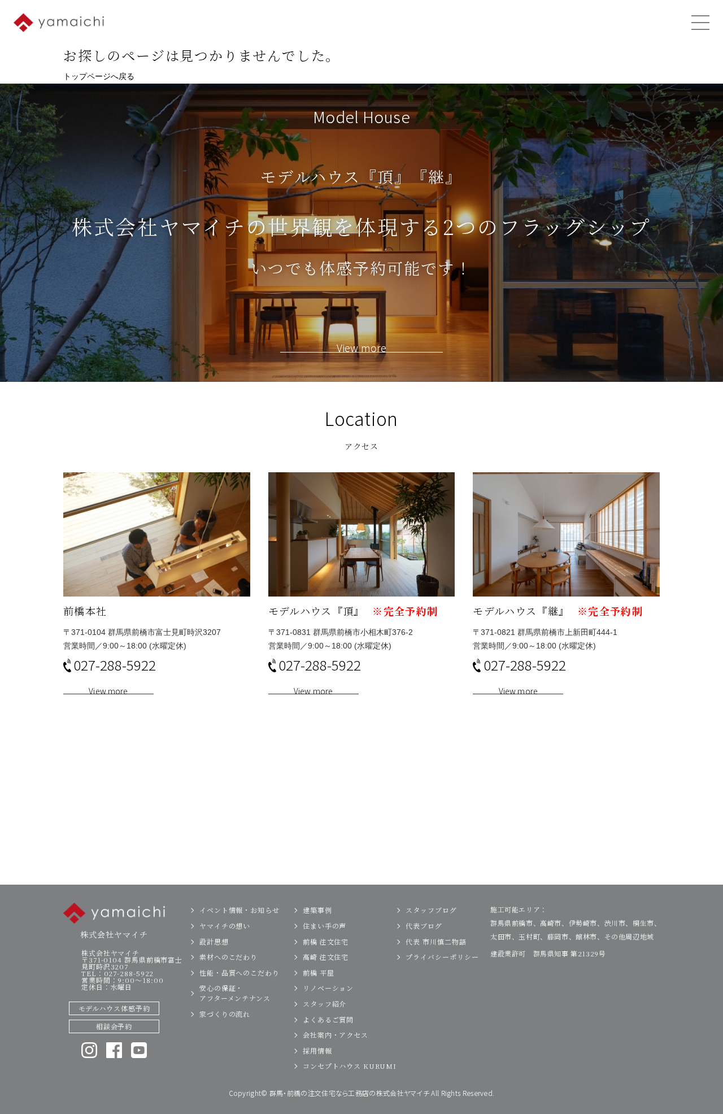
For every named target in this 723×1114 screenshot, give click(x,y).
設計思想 (214, 941)
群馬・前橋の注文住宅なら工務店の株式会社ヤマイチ (349, 1093)
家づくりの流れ (224, 1014)
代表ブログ (424, 925)
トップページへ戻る (98, 76)
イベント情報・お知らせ (239, 910)
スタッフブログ (431, 910)
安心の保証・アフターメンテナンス (235, 993)
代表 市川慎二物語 (436, 941)
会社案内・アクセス (335, 1034)
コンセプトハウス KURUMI (350, 1066)
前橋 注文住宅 (326, 941)
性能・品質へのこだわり (239, 972)
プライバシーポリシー (442, 956)
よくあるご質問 (328, 1019)
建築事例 (317, 910)
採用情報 (317, 1050)
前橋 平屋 (318, 972)
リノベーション (328, 988)
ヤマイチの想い (224, 925)
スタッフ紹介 (324, 1003)
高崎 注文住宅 (326, 956)
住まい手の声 (324, 925)
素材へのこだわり (228, 956)
